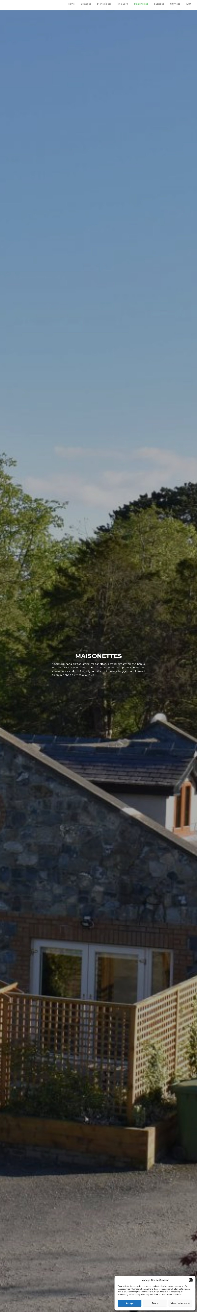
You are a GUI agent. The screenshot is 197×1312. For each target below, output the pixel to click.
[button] (190, 1280)
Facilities (159, 4)
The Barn (123, 4)
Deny (155, 1303)
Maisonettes (141, 4)
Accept (129, 1303)
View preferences (180, 1303)
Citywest (175, 4)
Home (71, 4)
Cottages (86, 4)
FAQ (188, 4)
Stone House (104, 4)
